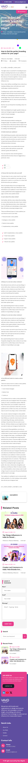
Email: (8, 750)
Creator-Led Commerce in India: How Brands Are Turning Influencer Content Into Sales (13, 568)
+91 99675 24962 (8, 2)
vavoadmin (13, 61)
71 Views (5, 61)
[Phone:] (3, 746)
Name (4, 586)
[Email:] (3, 751)
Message (5, 603)
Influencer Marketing (13, 540)
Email (4, 595)
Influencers (10, 32)
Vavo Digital (10, 58)
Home (4, 32)
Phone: (8, 744)
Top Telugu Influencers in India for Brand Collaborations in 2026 (12, 536)
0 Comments (24, 61)
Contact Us (8, 686)
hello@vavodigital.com (20, 2)
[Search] (25, 636)
